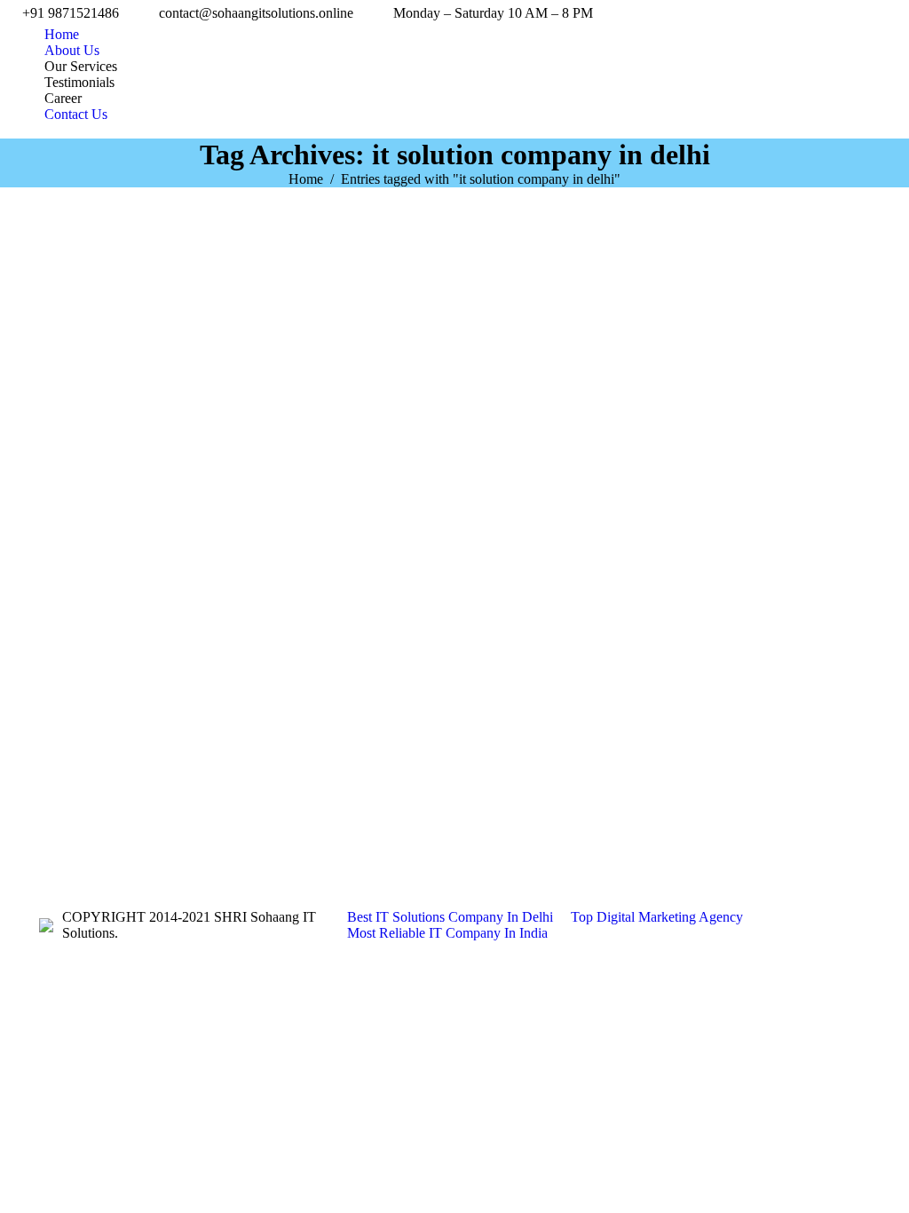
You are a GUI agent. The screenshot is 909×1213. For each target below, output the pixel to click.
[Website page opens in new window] (238, 838)
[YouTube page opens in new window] (79, 838)
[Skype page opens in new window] (158, 838)
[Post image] (647, 794)
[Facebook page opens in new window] (52, 838)
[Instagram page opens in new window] (185, 838)
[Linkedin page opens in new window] (105, 838)
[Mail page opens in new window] (212, 838)
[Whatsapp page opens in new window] (265, 838)
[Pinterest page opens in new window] (132, 838)
